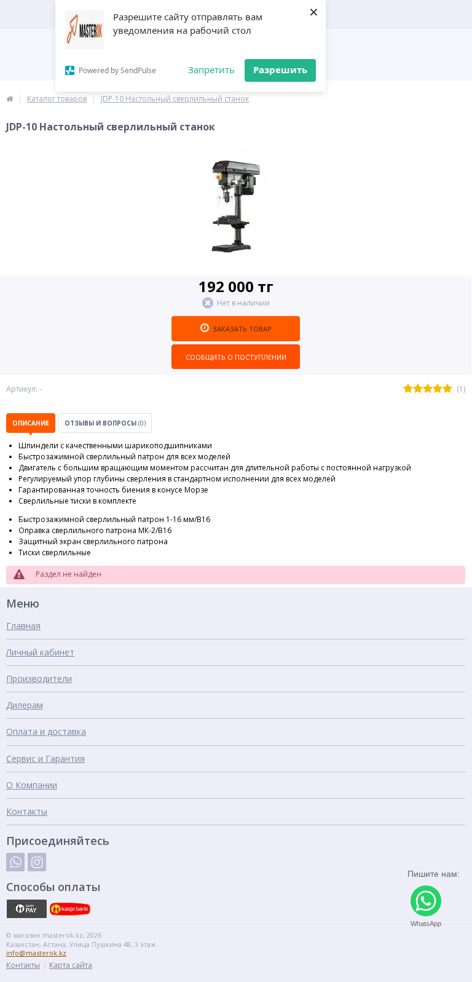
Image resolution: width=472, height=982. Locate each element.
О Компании (31, 785)
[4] (437, 389)
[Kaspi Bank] (70, 909)
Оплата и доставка (46, 731)
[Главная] (9, 98)
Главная (23, 626)
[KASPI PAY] (26, 909)
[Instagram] (37, 862)
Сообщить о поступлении (236, 357)
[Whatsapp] (15, 862)
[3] (428, 389)
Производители (39, 678)
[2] (418, 389)
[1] (408, 389)
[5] (447, 389)
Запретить (211, 69)
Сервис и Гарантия (45, 758)
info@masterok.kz (36, 952)
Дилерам (24, 705)
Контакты (26, 811)
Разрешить (280, 69)
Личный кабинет (40, 652)
